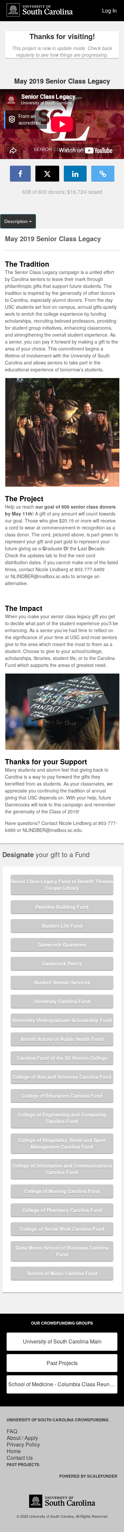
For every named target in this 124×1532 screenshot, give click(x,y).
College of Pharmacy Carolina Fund (62, 1210)
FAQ (12, 1431)
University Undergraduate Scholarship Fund (62, 1020)
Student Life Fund (62, 925)
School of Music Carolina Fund (62, 1273)
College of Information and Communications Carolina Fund (62, 1169)
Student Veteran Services (62, 982)
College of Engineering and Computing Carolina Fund (62, 1117)
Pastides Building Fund (62, 906)
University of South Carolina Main (62, 1341)
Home (14, 1451)
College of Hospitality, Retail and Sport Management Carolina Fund (62, 1143)
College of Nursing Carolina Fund (62, 1191)
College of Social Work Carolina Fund (62, 1229)
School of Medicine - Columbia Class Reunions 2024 (62, 1384)
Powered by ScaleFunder (88, 1476)
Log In (109, 10)
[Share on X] (47, 174)
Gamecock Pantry (62, 963)
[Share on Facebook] (20, 174)
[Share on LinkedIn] (75, 174)
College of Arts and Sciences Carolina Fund (62, 1076)
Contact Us (20, 1457)
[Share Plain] (102, 174)
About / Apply (22, 1438)
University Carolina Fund (62, 1001)
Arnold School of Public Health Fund (62, 1039)
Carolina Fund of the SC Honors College (62, 1058)
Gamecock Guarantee (62, 944)
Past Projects (62, 1363)
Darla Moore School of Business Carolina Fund (62, 1251)
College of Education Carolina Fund (62, 1095)
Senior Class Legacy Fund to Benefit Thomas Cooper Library (62, 884)
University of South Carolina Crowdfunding (57, 1420)
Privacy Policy (23, 1444)
